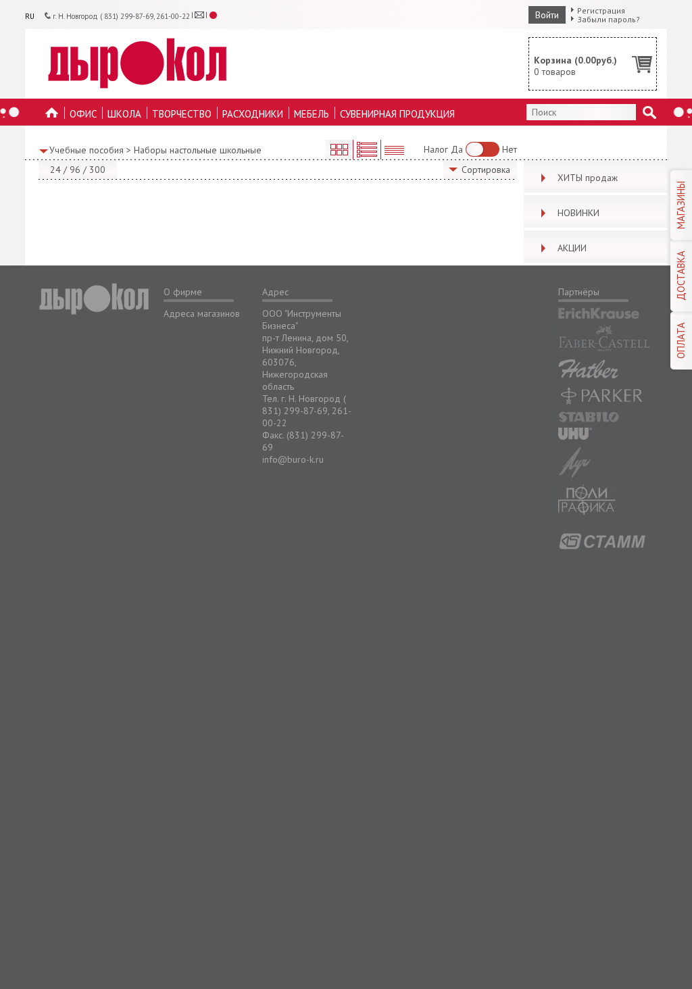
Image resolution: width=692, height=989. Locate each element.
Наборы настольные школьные (198, 150)
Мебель (311, 113)
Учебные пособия (86, 150)
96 (75, 169)
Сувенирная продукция (397, 113)
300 (97, 169)
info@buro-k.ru (293, 459)
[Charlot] (137, 63)
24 (55, 169)
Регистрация (601, 10)
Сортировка (486, 169)
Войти (547, 15)
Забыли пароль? (608, 19)
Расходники (252, 113)
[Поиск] (649, 112)
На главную (52, 116)
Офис (83, 113)
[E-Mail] (199, 14)
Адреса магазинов (202, 313)
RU (29, 16)
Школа (124, 113)
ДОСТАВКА (680, 276)
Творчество (182, 113)
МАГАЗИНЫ (680, 205)
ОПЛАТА (680, 340)
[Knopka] (213, 15)
